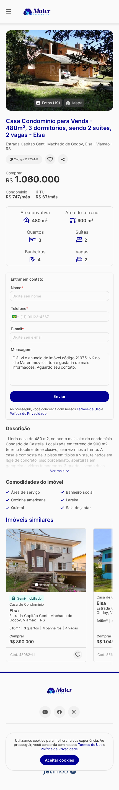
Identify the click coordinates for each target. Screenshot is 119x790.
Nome (17, 287)
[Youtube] (45, 712)
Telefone (19, 308)
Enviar (59, 396)
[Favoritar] (50, 159)
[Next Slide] (108, 70)
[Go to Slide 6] (56, 585)
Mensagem (21, 349)
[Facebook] (59, 712)
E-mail (17, 328)
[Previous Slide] (10, 70)
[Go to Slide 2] (41, 585)
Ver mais (57, 471)
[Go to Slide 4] (48, 585)
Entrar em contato (27, 279)
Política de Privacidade (28, 413)
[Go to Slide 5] (52, 585)
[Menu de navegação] (8, 11)
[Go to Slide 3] (44, 585)
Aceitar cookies (59, 760)
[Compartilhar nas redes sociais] (63, 159)
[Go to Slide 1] (36, 584)
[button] (59, 70)
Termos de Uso (88, 409)
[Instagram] (74, 712)
